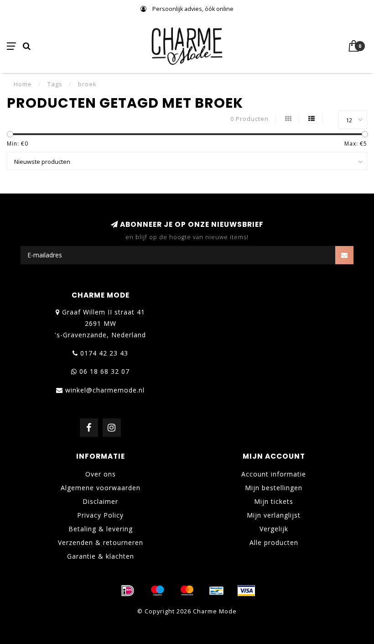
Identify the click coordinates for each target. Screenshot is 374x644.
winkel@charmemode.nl (105, 390)
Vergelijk (274, 528)
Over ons (100, 474)
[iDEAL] (127, 590)
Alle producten (273, 542)
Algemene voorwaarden (100, 487)
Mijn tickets (273, 501)
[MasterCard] (187, 590)
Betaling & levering (100, 528)
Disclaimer (100, 501)
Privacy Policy (100, 515)
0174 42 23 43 (104, 353)
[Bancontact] (216, 590)
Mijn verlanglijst (274, 515)
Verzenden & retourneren (100, 542)
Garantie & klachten (100, 556)
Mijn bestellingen (273, 487)
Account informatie (273, 474)
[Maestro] (157, 590)
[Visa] (246, 590)
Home (23, 84)
